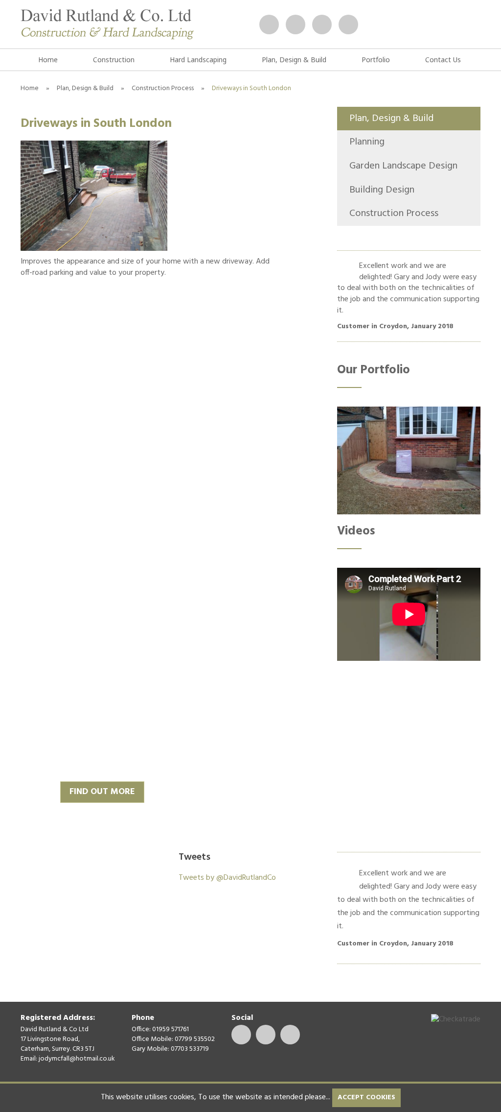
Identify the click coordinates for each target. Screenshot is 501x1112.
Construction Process (163, 88)
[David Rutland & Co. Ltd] (107, 24)
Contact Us (443, 59)
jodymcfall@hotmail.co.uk (77, 1058)
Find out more (102, 792)
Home (48, 59)
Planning (367, 142)
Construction (114, 59)
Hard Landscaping (198, 59)
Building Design (381, 190)
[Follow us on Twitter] (295, 24)
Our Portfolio (373, 370)
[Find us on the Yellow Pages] (348, 24)
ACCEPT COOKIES (366, 1097)
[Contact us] (269, 24)
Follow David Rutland (297, 861)
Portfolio (376, 59)
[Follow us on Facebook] (322, 24)
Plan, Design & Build (294, 59)
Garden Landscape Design (403, 166)
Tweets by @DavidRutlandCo (227, 877)
